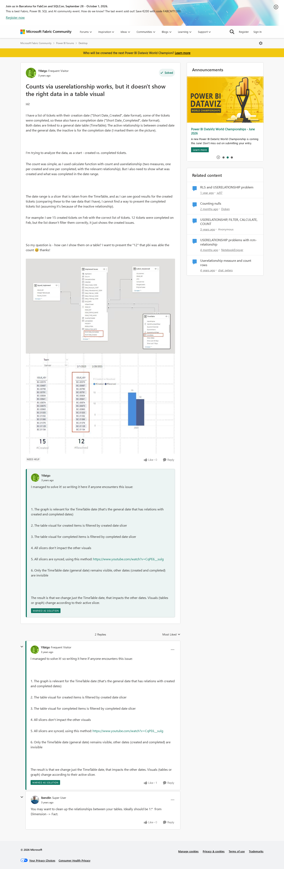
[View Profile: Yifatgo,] (35, 477)
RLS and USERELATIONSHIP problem (226, 187)
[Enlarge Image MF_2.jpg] (100, 404)
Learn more (182, 53)
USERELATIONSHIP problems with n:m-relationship (228, 242)
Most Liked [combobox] (171, 634)
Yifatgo (42, 71)
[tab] (223, 157)
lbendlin (46, 798)
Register (244, 31)
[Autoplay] (218, 157)
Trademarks (256, 851)
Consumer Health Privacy (74, 860)
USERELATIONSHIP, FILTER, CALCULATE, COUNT (228, 222)
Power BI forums (65, 43)
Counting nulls (210, 203)
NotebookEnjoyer (232, 250)
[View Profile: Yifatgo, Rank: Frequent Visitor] (31, 73)
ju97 (219, 193)
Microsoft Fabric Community (36, 43)
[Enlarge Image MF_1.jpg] (100, 306)
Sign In (257, 31)
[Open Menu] (261, 43)
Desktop (83, 43)
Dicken (225, 209)
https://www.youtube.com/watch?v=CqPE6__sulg (128, 559)
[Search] (232, 31)
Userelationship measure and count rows (225, 262)
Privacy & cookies (214, 851)
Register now (15, 17)
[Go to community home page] (46, 31)
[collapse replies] (21, 646)
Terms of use (237, 851)
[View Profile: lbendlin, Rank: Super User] (35, 800)
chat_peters (225, 270)
